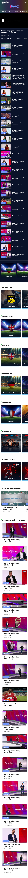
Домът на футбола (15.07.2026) (17, 123)
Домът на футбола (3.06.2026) (17, 146)
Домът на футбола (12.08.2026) (17, 69)
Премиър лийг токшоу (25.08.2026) (18, 54)
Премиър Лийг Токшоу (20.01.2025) (18, 255)
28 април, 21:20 (7, 637)
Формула (6, 431)
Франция (6, 403)
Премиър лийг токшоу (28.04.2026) (18, 177)
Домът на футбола (11, 489)
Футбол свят (8, 316)
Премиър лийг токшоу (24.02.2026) (18, 224)
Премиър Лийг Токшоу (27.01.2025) (18, 247)
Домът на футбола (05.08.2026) (17, 100)
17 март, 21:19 (7, 731)
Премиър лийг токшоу (13, 520)
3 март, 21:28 (7, 754)
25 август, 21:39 (7, 543)
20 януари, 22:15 (7, 872)
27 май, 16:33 (7, 567)
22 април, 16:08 (7, 661)
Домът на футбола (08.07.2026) (17, 131)
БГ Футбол (7, 288)
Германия (7, 374)
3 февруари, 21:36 (8, 825)
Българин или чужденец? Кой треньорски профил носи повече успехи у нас (18, 77)
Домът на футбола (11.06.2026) (17, 139)
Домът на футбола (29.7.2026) (17, 108)
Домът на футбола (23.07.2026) (17, 115)
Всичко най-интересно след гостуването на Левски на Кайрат (18, 92)
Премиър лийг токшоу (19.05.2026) (18, 162)
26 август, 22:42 (6, 511)
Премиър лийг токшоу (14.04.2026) (18, 193)
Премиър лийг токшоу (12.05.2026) (18, 170)
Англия (5, 345)
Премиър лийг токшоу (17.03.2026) (18, 208)
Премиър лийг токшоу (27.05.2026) (18, 154)
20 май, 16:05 (7, 590)
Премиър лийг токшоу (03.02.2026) (18, 239)
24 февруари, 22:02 (8, 778)
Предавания (8, 460)
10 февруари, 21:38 (8, 801)
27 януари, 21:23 (7, 848)
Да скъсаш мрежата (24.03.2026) (17, 201)
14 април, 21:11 (7, 684)
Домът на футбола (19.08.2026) (17, 61)
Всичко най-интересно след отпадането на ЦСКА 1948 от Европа (19, 85)
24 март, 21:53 (7, 708)
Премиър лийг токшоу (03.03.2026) (18, 216)
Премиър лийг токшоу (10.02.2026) (18, 232)
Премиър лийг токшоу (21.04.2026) (18, 185)
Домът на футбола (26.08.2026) (17, 46)
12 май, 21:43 (7, 614)
